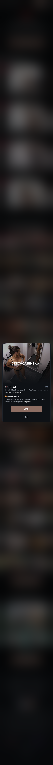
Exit (26, 417)
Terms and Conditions (14, 392)
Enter (26, 408)
